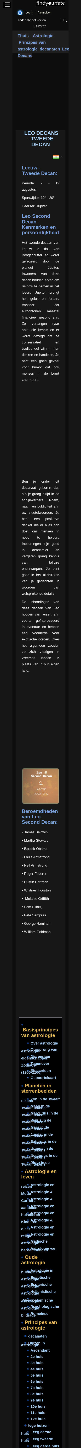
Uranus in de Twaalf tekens (37, 1149)
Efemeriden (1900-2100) (36, 1071)
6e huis (37, 1381)
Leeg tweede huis (37, 1440)
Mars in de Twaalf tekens (35, 1128)
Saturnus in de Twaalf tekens (38, 1142)
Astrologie (42, 35)
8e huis (37, 1394)
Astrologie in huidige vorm (37, 1271)
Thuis (23, 35)
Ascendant (40, 1350)
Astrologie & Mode (37, 1193)
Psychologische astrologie (40, 1308)
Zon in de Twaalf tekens (40, 1100)
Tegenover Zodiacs (35, 1064)
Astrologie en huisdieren (37, 1214)
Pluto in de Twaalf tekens (35, 1163)
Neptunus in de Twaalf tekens (39, 1156)
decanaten (50, 49)
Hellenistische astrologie (38, 1293)
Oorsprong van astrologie (39, 1050)
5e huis (37, 1375)
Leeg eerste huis (36, 1433)
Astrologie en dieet (37, 1228)
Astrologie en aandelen (37, 1207)
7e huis (37, 1388)
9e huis (37, 1400)
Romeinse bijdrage (34, 1315)
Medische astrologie (34, 1242)
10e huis (38, 1406)
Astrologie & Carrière (37, 1200)
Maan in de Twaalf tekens (35, 1107)
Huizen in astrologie (33, 1344)
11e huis (38, 1413)
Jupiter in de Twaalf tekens (37, 1135)
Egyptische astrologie (35, 1278)
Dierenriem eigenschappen (35, 1057)
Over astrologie (44, 1043)
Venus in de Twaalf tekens (36, 1121)
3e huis (37, 1363)
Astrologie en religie (37, 1235)
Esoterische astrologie (36, 1286)
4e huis (37, 1369)
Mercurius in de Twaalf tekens (39, 1114)
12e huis (38, 1419)
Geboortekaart (43, 1078)
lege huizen (38, 1425)
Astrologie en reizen (37, 1186)
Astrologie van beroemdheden (38, 1249)
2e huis (37, 1357)
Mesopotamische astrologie (37, 1300)
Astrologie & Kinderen (37, 1221)
